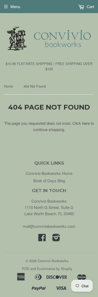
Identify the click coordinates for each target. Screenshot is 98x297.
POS (25, 268)
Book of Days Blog (49, 180)
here (86, 123)
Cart (90, 6)
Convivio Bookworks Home (49, 173)
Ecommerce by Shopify (54, 268)
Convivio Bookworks (53, 260)
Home (8, 86)
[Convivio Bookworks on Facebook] (42, 239)
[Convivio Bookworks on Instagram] (56, 239)
